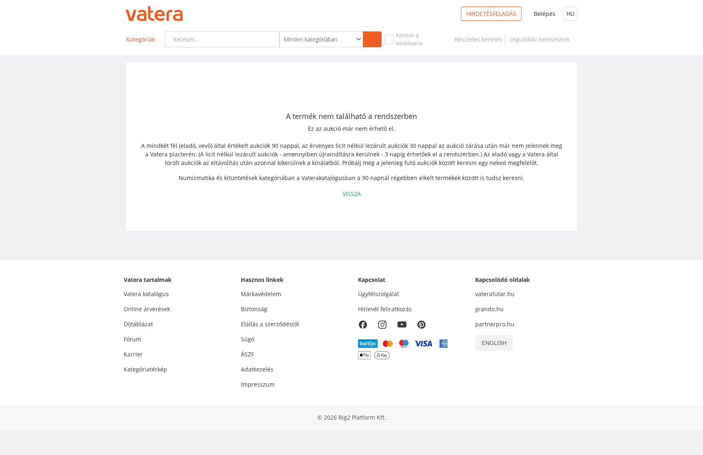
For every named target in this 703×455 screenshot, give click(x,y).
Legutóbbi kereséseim (541, 39)
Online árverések (147, 309)
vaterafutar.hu (495, 294)
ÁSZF (247, 354)
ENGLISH (494, 343)
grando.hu (489, 309)
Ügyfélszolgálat (378, 294)
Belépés (544, 14)
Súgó (247, 339)
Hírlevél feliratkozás (385, 309)
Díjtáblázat (138, 324)
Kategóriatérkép (145, 369)
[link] (478, 39)
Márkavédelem (261, 294)
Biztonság (254, 309)
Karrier (133, 354)
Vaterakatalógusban (328, 178)
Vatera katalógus (146, 294)
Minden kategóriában (310, 39)
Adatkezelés (257, 369)
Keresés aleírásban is (409, 39)
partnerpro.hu (494, 324)
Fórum (132, 339)
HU (570, 14)
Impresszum (258, 384)
